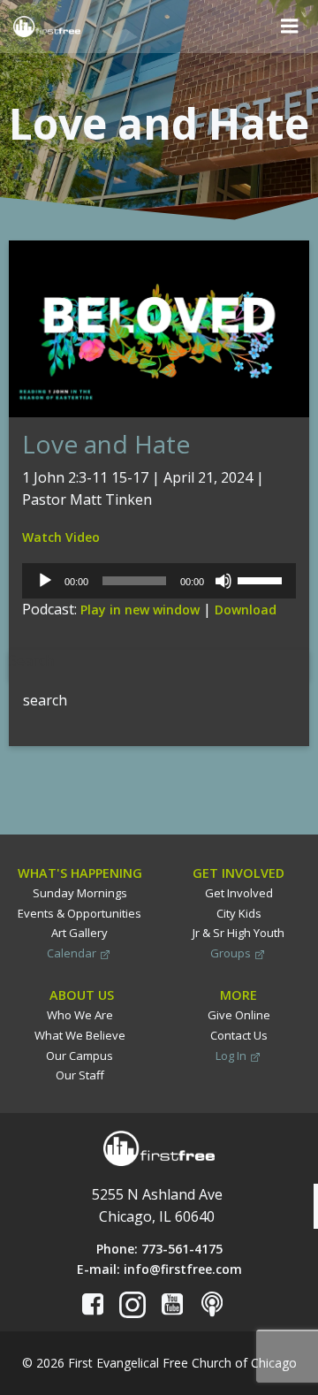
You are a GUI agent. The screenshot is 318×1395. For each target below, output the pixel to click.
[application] (159, 580)
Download (245, 609)
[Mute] (223, 581)
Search (31, 660)
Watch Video (61, 537)
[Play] (45, 581)
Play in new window (140, 609)
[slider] (262, 579)
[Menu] (290, 26)
